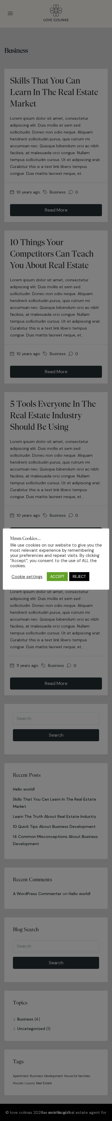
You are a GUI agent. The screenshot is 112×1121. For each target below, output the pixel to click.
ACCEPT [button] (57, 576)
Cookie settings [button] (27, 576)
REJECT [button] (79, 576)
